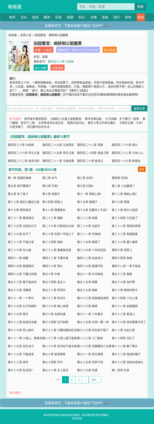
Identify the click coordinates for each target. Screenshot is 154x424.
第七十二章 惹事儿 (123, 314)
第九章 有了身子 (18, 194)
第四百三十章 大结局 (61, 61)
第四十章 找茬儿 (122, 250)
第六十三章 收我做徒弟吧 (93, 298)
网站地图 (77, 418)
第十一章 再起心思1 (89, 194)
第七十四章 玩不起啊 (55, 322)
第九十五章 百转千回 (90, 362)
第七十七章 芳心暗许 (21, 330)
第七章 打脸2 (85, 186)
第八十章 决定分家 (123, 330)
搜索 (140, 6)
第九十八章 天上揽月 (55, 370)
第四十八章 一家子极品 (126, 266)
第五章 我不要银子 (19, 186)
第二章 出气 (49, 178)
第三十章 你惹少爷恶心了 (58, 234)
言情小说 (25, 35)
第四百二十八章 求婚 (90, 145)
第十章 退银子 (51, 194)
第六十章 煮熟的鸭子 (125, 290)
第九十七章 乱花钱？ (21, 370)
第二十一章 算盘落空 (21, 218)
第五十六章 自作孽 (123, 282)
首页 (12, 17)
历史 (58, 17)
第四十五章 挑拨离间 (21, 266)
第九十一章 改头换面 (90, 354)
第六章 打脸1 (50, 186)
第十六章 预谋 (120, 202)
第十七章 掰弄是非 (19, 210)
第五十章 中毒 (51, 274)
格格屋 (15, 6)
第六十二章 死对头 (54, 298)
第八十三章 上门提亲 (90, 338)
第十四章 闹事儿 (52, 202)
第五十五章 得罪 (87, 282)
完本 (128, 17)
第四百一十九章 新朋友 (126, 161)
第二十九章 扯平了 (19, 234)
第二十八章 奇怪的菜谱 (126, 226)
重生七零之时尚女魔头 (102, 123)
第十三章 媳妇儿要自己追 (24, 202)
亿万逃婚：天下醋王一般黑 (122, 119)
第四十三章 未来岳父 (90, 258)
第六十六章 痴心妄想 (55, 306)
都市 (47, 17)
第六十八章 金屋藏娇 (125, 306)
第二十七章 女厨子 (88, 226)
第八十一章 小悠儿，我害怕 (25, 338)
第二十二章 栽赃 (52, 218)
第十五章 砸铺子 (87, 202)
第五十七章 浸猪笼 (19, 290)
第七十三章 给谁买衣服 (22, 322)
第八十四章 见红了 (123, 338)
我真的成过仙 (75, 123)
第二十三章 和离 (87, 218)
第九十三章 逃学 (18, 362)
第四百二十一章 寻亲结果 (58, 161)
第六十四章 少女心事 (125, 298)
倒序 (141, 169)
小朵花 (48, 50)
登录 (141, 17)
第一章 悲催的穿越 (19, 178)
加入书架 (40, 68)
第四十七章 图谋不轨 (90, 266)
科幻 (82, 17)
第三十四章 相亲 (52, 242)
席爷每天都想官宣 (35, 119)
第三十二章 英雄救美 (125, 234)
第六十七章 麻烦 (87, 306)
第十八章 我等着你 (54, 210)
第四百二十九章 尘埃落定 (58, 145)
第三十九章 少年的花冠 (91, 250)
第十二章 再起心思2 (124, 194)
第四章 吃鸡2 (120, 178)
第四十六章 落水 (52, 266)
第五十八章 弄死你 (54, 290)
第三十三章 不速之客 (21, 242)
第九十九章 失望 (87, 370)
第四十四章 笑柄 (122, 258)
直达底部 (109, 50)
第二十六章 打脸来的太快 (58, 226)
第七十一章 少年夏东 (90, 314)
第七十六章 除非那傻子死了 (129, 322)
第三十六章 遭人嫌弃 (125, 242)
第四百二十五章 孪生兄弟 (58, 153)
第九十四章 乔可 (52, 362)
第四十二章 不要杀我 (55, 258)
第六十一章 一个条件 (21, 298)
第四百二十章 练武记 (90, 161)
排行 (116, 17)
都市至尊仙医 (93, 119)
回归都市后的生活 (38, 127)
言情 (93, 17)
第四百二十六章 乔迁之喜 (24, 153)
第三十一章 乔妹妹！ (90, 234)
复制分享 (139, 108)
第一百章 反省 (120, 370)
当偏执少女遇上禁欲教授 (65, 119)
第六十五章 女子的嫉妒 (22, 306)
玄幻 (24, 17)
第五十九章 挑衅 (87, 290)
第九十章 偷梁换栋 (54, 354)
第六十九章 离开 (18, 314)
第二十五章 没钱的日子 (22, 226)
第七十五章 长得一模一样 (93, 322)
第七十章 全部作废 (54, 314)
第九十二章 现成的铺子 (126, 354)
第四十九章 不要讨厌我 (22, 274)
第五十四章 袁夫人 (54, 282)
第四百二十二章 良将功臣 (24, 161)
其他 (105, 17)
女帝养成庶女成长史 (51, 123)
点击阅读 (57, 68)
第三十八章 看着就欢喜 (56, 250)
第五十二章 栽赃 (122, 274)
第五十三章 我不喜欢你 (22, 282)
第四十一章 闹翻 (18, 258)
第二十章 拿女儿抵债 (125, 210)
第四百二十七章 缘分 (125, 145)
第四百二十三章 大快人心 (127, 153)
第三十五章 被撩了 (88, 242)
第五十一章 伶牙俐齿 (90, 274)
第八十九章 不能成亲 (21, 354)
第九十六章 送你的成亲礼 (127, 362)
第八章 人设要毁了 (123, 186)
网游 (70, 17)
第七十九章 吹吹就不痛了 (93, 330)
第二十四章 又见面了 (125, 218)
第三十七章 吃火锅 (19, 250)
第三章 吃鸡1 (85, 178)
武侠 (35, 17)
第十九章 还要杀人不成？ (93, 210)
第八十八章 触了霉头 (125, 346)
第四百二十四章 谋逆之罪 (93, 153)
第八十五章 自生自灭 (21, 346)
